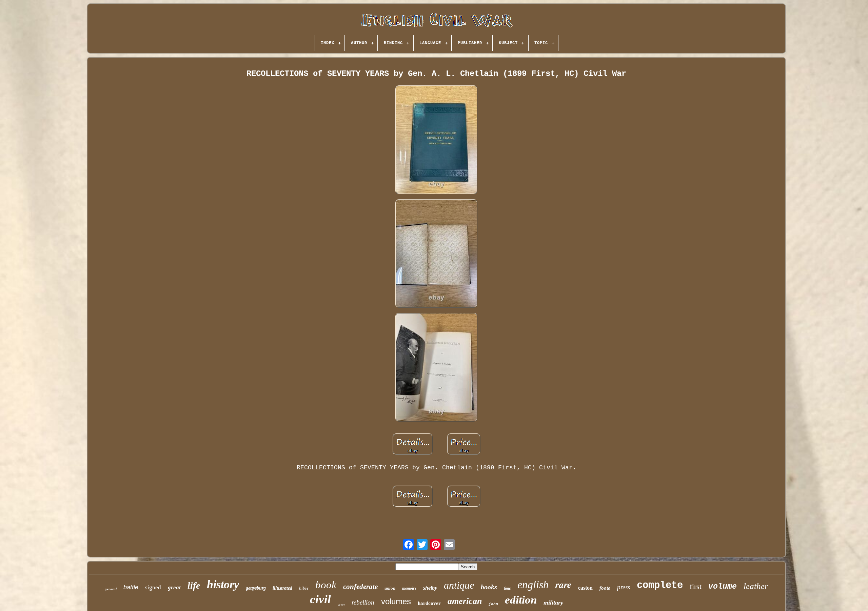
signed (153, 587)
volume (722, 586)
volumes (396, 601)
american (465, 601)
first (696, 586)
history (223, 584)
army (341, 604)
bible (304, 588)
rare (563, 584)
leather (756, 586)
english (533, 584)
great (174, 587)
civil (320, 599)
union (389, 588)
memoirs (409, 588)
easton (585, 588)
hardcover (429, 603)
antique (459, 585)
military (553, 602)
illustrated (282, 588)
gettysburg (256, 588)
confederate (360, 587)
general (111, 589)
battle (130, 587)
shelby (430, 588)
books (489, 587)
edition (521, 600)
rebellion (363, 602)
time (507, 588)
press (623, 587)
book (325, 585)
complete (660, 585)
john (493, 604)
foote (604, 588)
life (194, 586)
